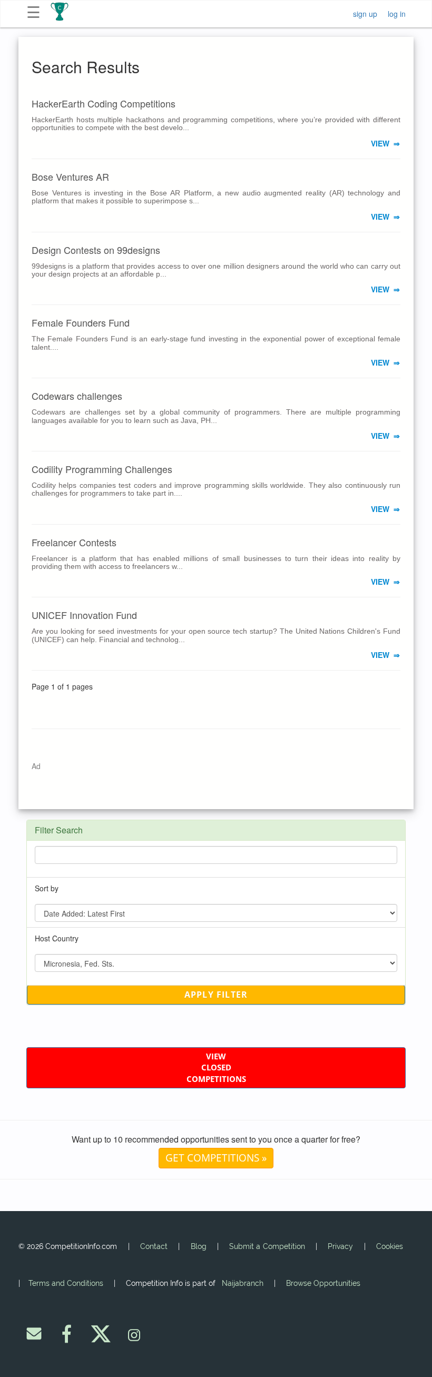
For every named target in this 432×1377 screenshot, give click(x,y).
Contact (154, 1246)
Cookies (389, 1246)
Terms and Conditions (65, 1283)
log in (397, 13)
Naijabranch (242, 1283)
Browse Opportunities (323, 1283)
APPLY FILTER (216, 994)
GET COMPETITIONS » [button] (216, 1157)
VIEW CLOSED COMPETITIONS (216, 1067)
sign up (365, 13)
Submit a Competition (267, 1246)
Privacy (340, 1246)
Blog (199, 1246)
